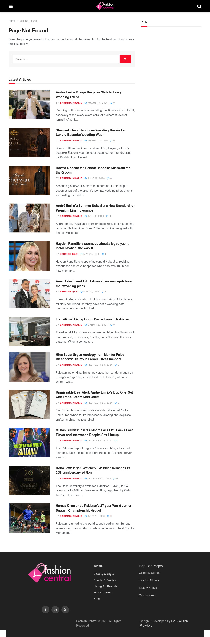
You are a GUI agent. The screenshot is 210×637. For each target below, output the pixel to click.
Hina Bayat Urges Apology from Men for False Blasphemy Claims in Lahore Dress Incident (90, 356)
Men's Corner (147, 595)
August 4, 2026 (97, 102)
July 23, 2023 (96, 516)
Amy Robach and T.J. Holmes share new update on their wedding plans (94, 283)
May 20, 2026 (91, 253)
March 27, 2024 (97, 324)
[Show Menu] (11, 6)
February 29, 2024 (99, 364)
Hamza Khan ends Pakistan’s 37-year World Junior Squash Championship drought (93, 507)
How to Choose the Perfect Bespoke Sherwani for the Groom (93, 170)
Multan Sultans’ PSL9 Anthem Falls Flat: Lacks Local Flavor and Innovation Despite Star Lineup (95, 432)
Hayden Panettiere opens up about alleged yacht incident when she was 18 (92, 245)
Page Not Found (28, 20)
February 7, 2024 (99, 478)
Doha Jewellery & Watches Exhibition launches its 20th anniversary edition (93, 470)
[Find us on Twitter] (65, 609)
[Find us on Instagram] (55, 609)
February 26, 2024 (99, 402)
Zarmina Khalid (71, 102)
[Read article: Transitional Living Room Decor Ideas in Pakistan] (29, 331)
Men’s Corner (103, 592)
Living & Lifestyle (106, 586)
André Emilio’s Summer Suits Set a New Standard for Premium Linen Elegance (95, 207)
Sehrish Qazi (69, 253)
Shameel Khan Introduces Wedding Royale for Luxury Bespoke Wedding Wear (90, 132)
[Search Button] (199, 6)
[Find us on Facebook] (45, 609)
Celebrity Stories (149, 573)
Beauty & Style (104, 574)
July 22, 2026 (96, 178)
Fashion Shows (149, 580)
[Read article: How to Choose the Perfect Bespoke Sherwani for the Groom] (29, 180)
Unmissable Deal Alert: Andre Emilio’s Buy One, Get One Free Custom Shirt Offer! (94, 394)
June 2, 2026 (95, 215)
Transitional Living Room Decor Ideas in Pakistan (92, 319)
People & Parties (105, 580)
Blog (97, 598)
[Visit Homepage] (104, 6)
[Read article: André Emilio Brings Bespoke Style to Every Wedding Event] (29, 104)
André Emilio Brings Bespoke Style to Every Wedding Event (89, 94)
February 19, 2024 (99, 440)
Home (12, 20)
